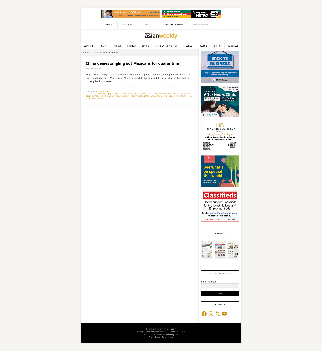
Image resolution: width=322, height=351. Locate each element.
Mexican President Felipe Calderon (136, 96)
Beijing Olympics (112, 94)
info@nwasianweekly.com (167, 334)
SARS (162, 96)
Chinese (135, 94)
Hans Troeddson (161, 94)
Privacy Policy (154, 337)
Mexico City (155, 96)
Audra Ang (101, 94)
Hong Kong (186, 94)
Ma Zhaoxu (103, 96)
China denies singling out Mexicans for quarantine (132, 63)
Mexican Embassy (115, 96)
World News (105, 91)
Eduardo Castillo (146, 94)
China (129, 94)
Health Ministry (174, 94)
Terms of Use (167, 337)
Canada (123, 94)
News (98, 91)
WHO (167, 96)
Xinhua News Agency (177, 96)
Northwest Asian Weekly (161, 36)
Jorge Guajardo (92, 96)
